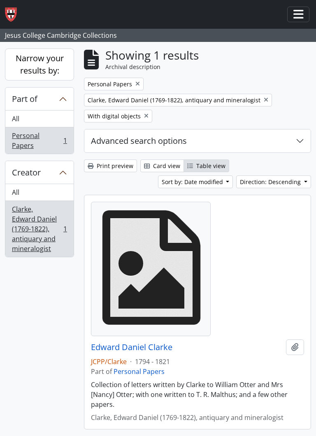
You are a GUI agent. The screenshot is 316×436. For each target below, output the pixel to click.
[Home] (14, 14)
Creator (26, 172)
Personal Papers (39, 140)
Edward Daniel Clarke (131, 347)
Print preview (114, 166)
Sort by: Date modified (193, 182)
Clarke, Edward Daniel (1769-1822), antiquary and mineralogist (39, 229)
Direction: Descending (271, 182)
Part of (24, 98)
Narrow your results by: (40, 64)
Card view (165, 166)
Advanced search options (139, 140)
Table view (210, 166)
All (15, 118)
